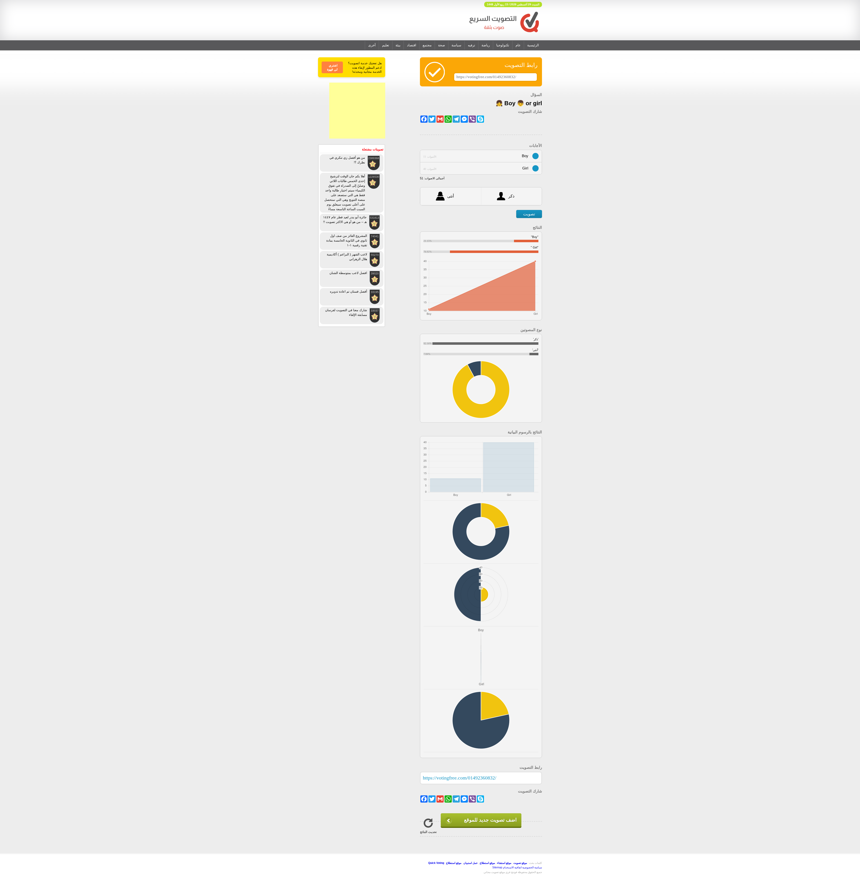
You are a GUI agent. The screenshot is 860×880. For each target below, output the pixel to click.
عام (518, 45)
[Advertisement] (357, 111)
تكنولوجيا (502, 45)
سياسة (456, 45)
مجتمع (427, 45)
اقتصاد (411, 45)
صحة (441, 45)
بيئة (398, 45)
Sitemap (497, 867)
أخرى (372, 45)
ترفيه (471, 45)
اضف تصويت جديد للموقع (490, 820)
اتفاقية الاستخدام (512, 867)
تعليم (385, 45)
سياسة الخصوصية (532, 867)
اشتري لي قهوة (332, 67)
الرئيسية (533, 45)
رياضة (486, 45)
